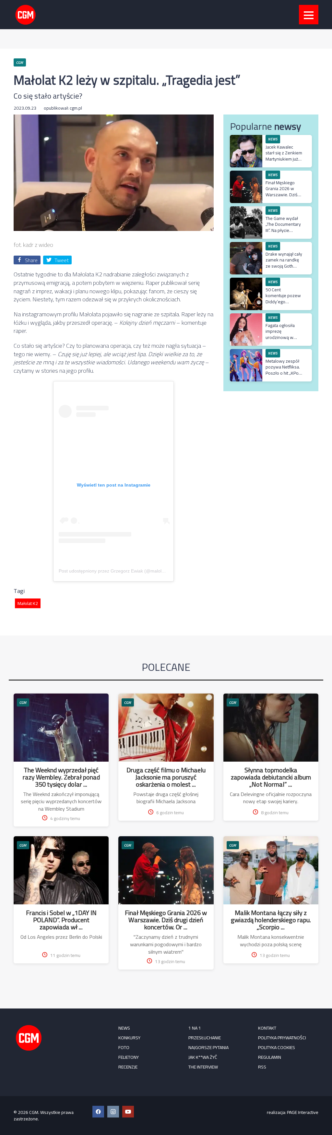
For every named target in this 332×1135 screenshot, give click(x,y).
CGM (23, 702)
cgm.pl (76, 108)
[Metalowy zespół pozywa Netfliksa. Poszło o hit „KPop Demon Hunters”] (246, 352)
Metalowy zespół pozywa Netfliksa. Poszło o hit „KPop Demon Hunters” (283, 370)
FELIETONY (128, 1057)
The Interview (203, 1067)
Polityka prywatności (282, 1037)
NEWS (124, 1028)
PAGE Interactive (302, 1112)
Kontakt (267, 1028)
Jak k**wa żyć (202, 1057)
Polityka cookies (276, 1047)
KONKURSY (129, 1037)
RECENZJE (127, 1067)
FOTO (123, 1047)
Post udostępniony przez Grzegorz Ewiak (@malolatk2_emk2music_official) (136, 571)
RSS (262, 1067)
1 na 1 (194, 1028)
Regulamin (269, 1057)
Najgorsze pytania (208, 1047)
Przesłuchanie (204, 1037)
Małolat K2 (28, 603)
